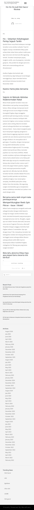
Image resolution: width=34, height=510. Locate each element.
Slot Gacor (7, 473)
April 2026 (8, 339)
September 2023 (10, 419)
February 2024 (9, 406)
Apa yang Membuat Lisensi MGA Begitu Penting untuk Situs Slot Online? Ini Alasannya (17, 303)
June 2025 (8, 365)
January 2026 (9, 347)
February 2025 (9, 375)
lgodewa (7, 483)
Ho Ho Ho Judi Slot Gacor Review (17, 8)
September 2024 (10, 388)
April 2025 (8, 370)
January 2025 (9, 378)
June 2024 (8, 396)
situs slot (7, 488)
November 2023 (10, 414)
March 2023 (8, 434)
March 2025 (8, 373)
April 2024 (8, 401)
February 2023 (9, 437)
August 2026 (9, 331)
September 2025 (10, 357)
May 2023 (8, 429)
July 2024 (8, 393)
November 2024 (10, 383)
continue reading (17, 263)
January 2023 (9, 439)
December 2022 (10, 442)
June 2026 (8, 336)
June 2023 (8, 427)
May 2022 (8, 452)
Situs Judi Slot (16, 268)
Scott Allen (19, 23)
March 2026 (8, 342)
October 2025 (9, 355)
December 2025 (10, 349)
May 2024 (8, 398)
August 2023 (9, 421)
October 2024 (9, 385)
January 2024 (9, 409)
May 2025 (8, 367)
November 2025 (10, 352)
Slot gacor (7, 499)
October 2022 (9, 447)
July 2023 (8, 424)
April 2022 (8, 455)
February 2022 (9, 460)
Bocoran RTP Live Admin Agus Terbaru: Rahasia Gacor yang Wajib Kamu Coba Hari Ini (16, 310)
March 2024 (8, 403)
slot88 (6, 494)
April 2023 (8, 432)
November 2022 (10, 445)
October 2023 (9, 416)
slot (5, 478)
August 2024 (9, 391)
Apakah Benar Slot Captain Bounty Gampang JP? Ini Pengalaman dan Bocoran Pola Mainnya (14, 295)
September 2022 (10, 450)
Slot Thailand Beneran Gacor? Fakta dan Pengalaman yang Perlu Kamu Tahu (17, 287)
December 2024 (10, 380)
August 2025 (9, 360)
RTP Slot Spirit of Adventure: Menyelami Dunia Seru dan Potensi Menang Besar (17, 318)
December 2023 (10, 411)
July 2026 (8, 334)
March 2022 (8, 458)
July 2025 (8, 362)
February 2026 (9, 344)
